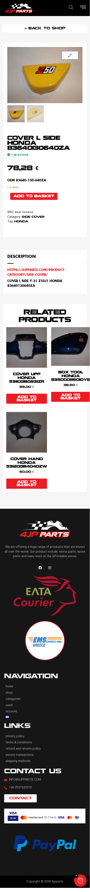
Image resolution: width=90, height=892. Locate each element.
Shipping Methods (18, 761)
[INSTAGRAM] (49, 567)
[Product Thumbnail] (70, 55)
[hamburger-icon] (83, 8)
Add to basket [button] (27, 399)
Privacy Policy (15, 736)
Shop (9, 693)
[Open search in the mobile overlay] (71, 7)
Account (11, 711)
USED (9, 705)
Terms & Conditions (19, 742)
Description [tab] (21, 256)
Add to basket (33, 196)
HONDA (21, 221)
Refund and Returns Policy (23, 748)
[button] (80, 880)
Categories (13, 699)
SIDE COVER (33, 217)
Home (9, 686)
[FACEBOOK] (40, 567)
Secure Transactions (20, 755)
